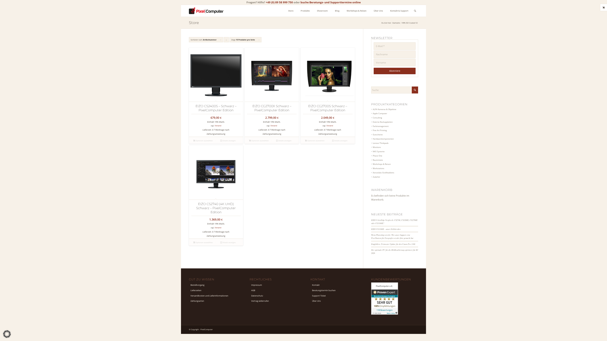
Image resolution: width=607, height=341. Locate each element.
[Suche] (415, 11)
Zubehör (376, 177)
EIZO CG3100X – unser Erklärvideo (386, 229)
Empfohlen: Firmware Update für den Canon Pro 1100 (393, 244)
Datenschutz (257, 295)
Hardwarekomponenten (383, 139)
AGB (253, 290)
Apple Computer (380, 113)
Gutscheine (378, 134)
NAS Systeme (379, 151)
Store (194, 22)
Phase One (377, 155)
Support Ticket (319, 295)
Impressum (256, 285)
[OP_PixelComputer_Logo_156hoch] (206, 11)
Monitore (377, 147)
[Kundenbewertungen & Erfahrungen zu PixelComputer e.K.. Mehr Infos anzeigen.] (384, 313)
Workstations (378, 168)
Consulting (377, 117)
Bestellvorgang (197, 285)
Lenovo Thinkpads (381, 143)
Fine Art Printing (380, 130)
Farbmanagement (381, 126)
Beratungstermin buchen (324, 290)
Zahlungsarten (197, 300)
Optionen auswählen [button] (204, 140)
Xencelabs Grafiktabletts (383, 172)
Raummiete (378, 160)
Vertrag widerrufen (260, 300)
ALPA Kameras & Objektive (384, 109)
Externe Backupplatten (383, 122)
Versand (218, 126)
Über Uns (316, 300)
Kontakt (316, 285)
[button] (7, 334)
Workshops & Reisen (382, 164)
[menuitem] (291, 11)
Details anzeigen (229, 140)
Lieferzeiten (195, 290)
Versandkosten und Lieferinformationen (209, 295)
